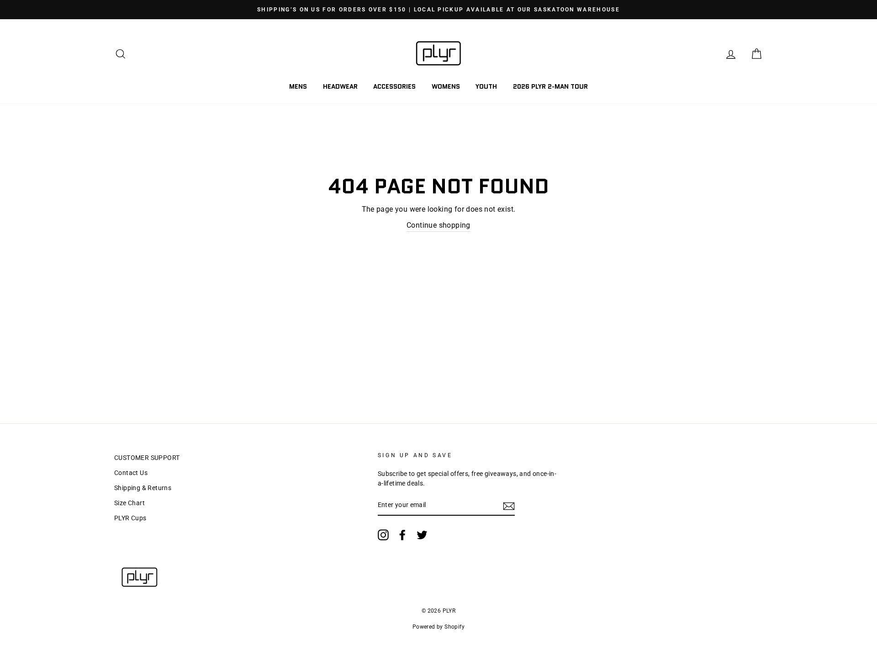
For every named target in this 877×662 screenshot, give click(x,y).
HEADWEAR (340, 86)
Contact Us (131, 472)
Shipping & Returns (142, 487)
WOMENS (446, 86)
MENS (298, 86)
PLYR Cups (130, 518)
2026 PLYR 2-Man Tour (550, 86)
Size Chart (129, 503)
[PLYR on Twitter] (422, 534)
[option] (438, 10)
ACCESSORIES (394, 86)
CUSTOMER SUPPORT (147, 457)
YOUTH (486, 86)
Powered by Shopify (438, 627)
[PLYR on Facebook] (402, 534)
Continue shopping (438, 225)
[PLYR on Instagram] (383, 534)
